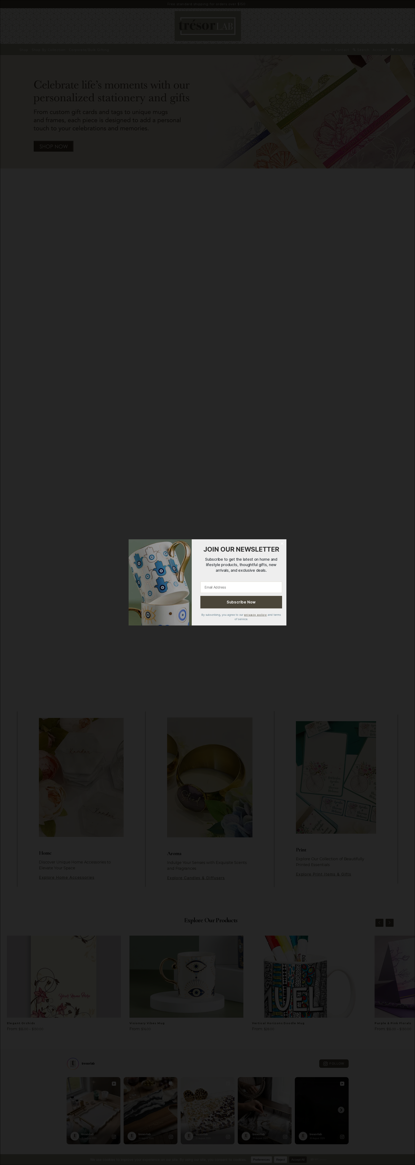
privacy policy (255, 615)
